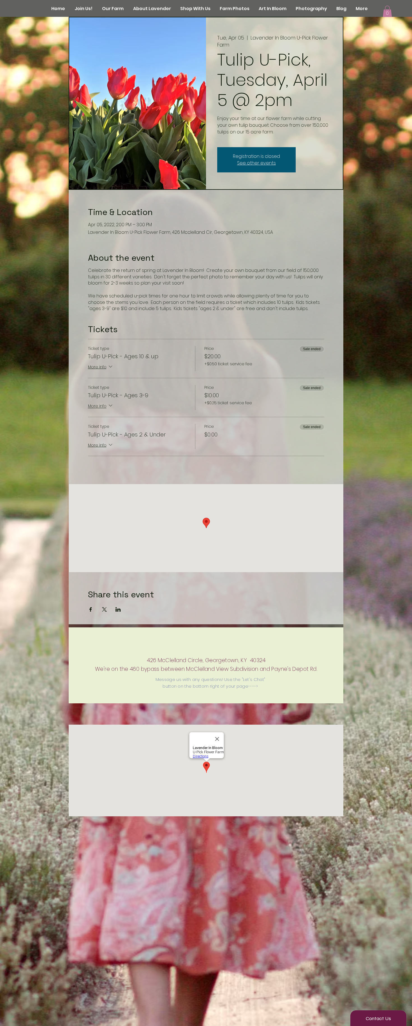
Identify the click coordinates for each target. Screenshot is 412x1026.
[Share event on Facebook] (90, 609)
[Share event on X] (104, 609)
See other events (256, 163)
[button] (387, 11)
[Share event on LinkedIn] (118, 609)
